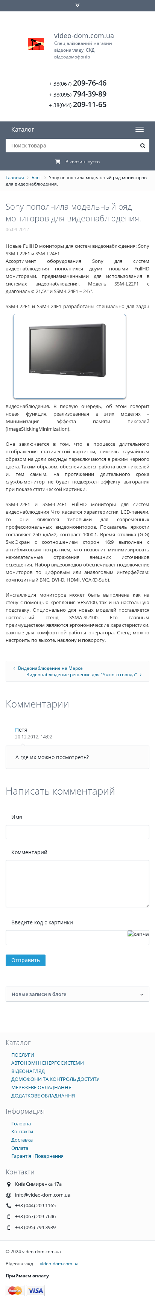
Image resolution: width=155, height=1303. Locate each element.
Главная (15, 177)
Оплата (19, 1148)
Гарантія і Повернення (37, 1156)
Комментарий (29, 852)
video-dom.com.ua (84, 45)
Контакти (22, 1131)
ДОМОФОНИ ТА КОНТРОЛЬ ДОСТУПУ (55, 1079)
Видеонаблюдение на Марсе (50, 668)
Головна (21, 1123)
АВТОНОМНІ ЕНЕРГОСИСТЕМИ (47, 1062)
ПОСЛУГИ (22, 1054)
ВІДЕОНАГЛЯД (28, 1071)
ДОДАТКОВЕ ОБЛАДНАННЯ (43, 1095)
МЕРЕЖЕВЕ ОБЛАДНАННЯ (41, 1087)
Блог (36, 177)
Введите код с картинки (42, 922)
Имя (16, 817)
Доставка (22, 1139)
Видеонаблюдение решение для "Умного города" (82, 674)
